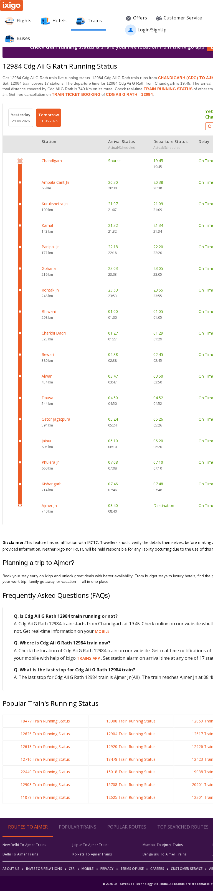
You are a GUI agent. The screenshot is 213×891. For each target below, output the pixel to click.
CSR (72, 868)
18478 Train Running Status (131, 759)
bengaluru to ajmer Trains (165, 854)
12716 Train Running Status (45, 759)
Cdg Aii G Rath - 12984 (129, 94)
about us (10, 868)
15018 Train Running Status (131, 771)
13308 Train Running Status (131, 721)
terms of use (132, 868)
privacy (107, 868)
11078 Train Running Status (45, 797)
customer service (186, 868)
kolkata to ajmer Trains (92, 854)
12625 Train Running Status (131, 797)
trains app (89, 658)
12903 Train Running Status (45, 784)
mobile (102, 631)
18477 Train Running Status (45, 721)
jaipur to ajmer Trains (90, 844)
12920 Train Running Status (131, 746)
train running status (168, 89)
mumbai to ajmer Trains (163, 844)
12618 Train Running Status (45, 746)
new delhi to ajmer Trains (24, 844)
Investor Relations (44, 868)
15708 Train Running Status (131, 784)
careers (157, 868)
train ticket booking (76, 94)
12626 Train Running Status (45, 733)
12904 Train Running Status (131, 733)
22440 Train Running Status (45, 771)
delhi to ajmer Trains (20, 854)
